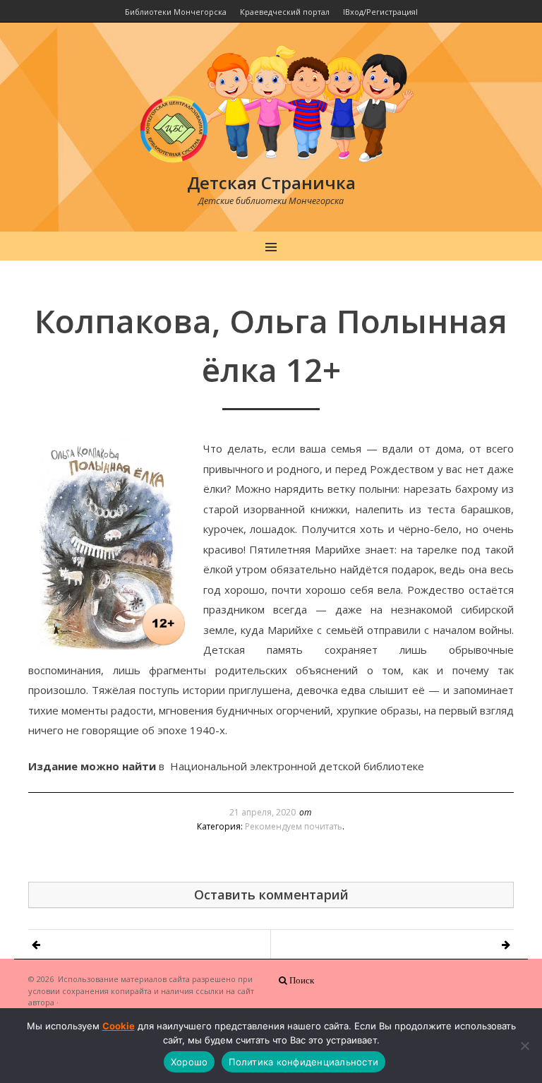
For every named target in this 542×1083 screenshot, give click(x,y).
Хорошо (189, 1061)
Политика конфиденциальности (303, 1061)
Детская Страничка (271, 182)
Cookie (118, 1025)
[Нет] (524, 1046)
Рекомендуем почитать (293, 826)
